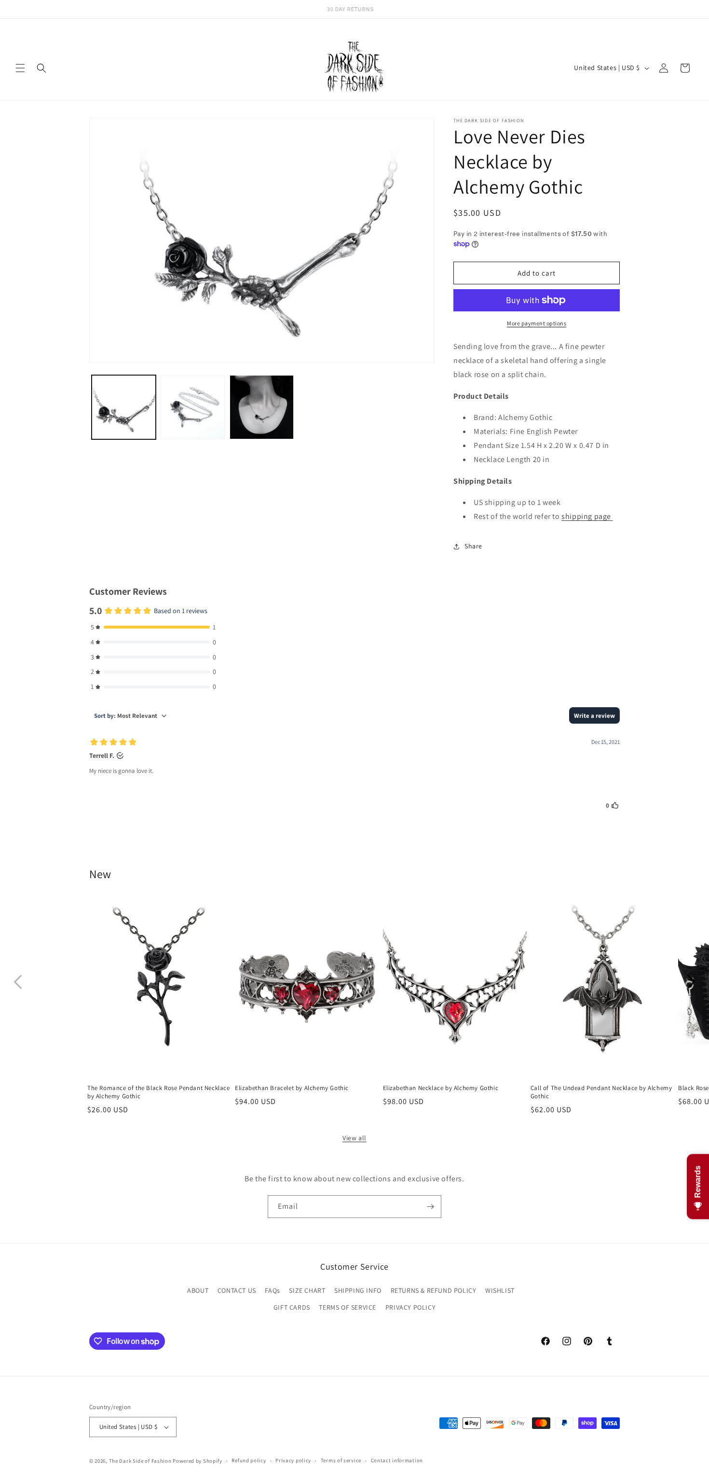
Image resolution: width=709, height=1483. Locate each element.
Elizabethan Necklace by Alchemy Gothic (441, 1088)
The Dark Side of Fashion (140, 1460)
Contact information (397, 1460)
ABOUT (197, 1290)
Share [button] (473, 546)
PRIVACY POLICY (410, 1307)
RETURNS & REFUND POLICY (434, 1290)
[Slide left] (17, 982)
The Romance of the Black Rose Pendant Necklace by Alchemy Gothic (158, 1092)
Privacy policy (293, 1460)
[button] (20, 68)
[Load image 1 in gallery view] (124, 407)
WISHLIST (500, 1290)
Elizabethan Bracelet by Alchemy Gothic (292, 1088)
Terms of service (341, 1460)
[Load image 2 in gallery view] (193, 407)
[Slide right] (691, 982)
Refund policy (249, 1460)
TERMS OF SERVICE (347, 1307)
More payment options (536, 323)
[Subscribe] (430, 1206)
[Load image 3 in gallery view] (262, 407)
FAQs (272, 1290)
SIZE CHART (307, 1290)
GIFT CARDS (291, 1307)
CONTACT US (237, 1290)
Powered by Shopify (197, 1460)
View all (354, 1137)
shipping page (587, 516)
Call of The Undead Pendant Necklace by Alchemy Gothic (601, 1092)
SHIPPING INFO (358, 1290)
